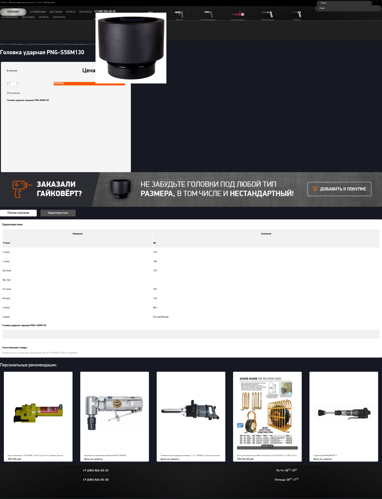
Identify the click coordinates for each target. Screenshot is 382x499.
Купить (59, 83)
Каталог (13, 12)
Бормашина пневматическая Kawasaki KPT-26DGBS (105, 456)
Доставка (28, 17)
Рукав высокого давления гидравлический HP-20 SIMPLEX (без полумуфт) (40, 353)
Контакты (59, 17)
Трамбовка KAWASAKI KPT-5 (325, 456)
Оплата (43, 17)
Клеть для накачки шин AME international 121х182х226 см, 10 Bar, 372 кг (267, 456)
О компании (10, 17)
